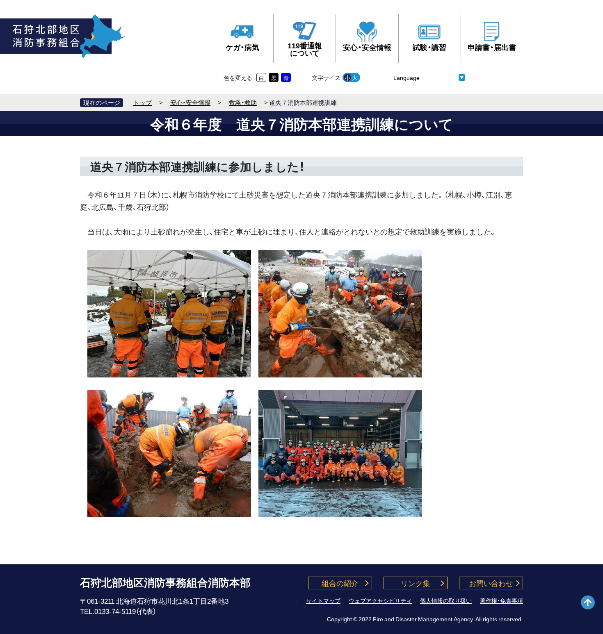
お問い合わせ (491, 583)
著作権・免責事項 (501, 600)
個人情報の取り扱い (446, 600)
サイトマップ (323, 600)
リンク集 (415, 583)
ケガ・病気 (242, 46)
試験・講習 (429, 46)
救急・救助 (243, 103)
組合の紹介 (340, 583)
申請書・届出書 (492, 46)
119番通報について (305, 49)
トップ (142, 103)
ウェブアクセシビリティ (380, 600)
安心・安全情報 (367, 46)
